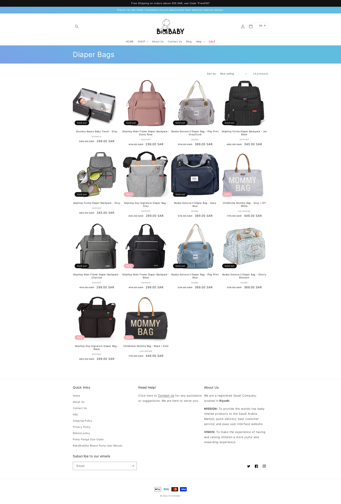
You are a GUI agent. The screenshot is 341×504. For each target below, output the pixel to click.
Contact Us (80, 408)
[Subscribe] (133, 466)
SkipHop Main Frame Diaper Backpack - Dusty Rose (146, 133)
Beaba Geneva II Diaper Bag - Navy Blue (195, 204)
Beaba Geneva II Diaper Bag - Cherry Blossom (244, 276)
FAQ (75, 414)
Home (76, 395)
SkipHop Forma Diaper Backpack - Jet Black (244, 133)
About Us (78, 401)
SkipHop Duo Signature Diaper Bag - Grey (146, 204)
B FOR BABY (175, 496)
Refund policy (81, 433)
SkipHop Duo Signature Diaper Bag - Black (96, 347)
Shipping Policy (82, 420)
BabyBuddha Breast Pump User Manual (97, 445)
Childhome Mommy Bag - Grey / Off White (244, 204)
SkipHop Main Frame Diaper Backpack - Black (146, 276)
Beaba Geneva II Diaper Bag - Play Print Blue (195, 276)
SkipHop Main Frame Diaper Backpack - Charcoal (96, 276)
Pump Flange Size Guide (88, 439)
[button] (77, 26)
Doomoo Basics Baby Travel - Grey (96, 131)
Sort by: (212, 73)
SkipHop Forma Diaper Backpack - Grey (96, 202)
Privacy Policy (82, 426)
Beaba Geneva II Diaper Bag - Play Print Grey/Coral (195, 133)
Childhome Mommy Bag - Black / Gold (145, 346)
